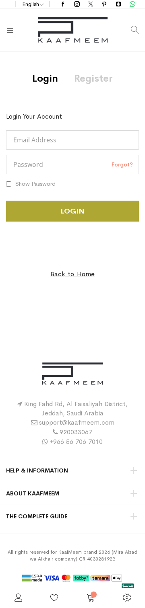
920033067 (76, 432)
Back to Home (72, 274)
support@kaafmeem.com (76, 422)
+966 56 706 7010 (76, 442)
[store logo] (73, 29)
